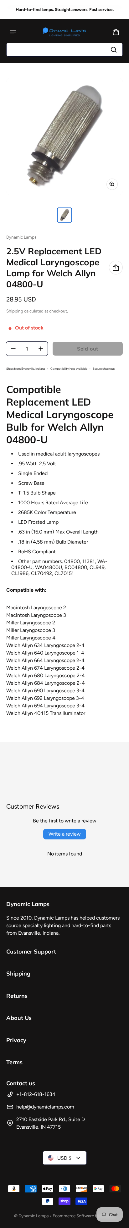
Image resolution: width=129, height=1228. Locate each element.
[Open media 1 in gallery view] (64, 215)
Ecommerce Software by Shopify (84, 1215)
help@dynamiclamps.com (45, 1107)
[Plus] (41, 349)
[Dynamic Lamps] (64, 32)
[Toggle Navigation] (13, 32)
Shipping (14, 310)
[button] (64, 50)
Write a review (65, 834)
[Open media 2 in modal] (64, 136)
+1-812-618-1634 (35, 1094)
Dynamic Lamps (33, 1215)
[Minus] (13, 349)
